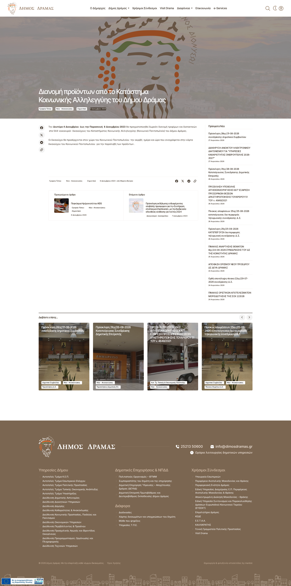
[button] (242, 317)
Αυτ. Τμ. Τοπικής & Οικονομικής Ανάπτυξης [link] (168, 383)
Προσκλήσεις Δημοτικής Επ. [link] (108, 387)
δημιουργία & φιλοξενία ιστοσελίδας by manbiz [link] (228, 563)
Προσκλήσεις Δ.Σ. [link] (49, 387)
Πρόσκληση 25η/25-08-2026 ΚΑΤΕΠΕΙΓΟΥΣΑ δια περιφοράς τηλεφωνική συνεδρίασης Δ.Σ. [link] (224, 232)
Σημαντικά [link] (81, 109)
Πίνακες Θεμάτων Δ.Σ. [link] (214, 387)
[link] (30, 8)
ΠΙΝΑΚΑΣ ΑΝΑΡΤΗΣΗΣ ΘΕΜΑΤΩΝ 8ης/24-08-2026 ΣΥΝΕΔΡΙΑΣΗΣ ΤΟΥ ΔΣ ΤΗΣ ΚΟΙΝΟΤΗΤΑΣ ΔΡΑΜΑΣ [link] (229, 250)
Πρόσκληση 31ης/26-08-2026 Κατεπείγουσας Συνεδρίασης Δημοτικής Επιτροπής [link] (228, 172)
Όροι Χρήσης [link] (114, 563)
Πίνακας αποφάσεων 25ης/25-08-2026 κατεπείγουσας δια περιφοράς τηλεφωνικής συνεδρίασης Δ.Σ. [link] (228, 214)
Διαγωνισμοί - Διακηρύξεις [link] (157, 216)
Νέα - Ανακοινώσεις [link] (64, 109)
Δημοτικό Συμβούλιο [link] (50, 383)
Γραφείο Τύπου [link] (45, 109)
